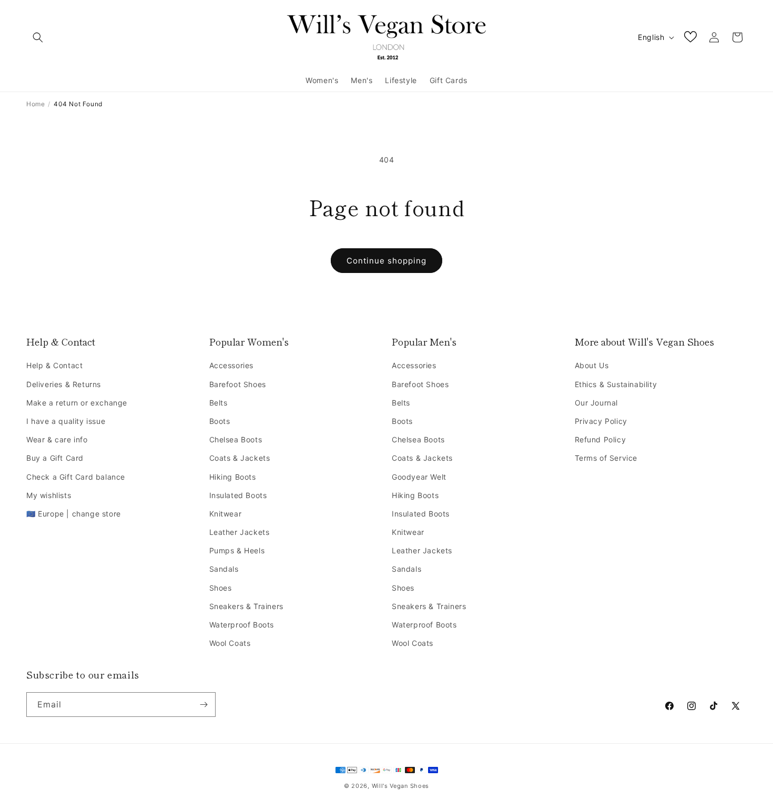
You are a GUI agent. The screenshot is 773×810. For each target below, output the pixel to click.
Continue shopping (386, 261)
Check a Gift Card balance (75, 476)
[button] (37, 37)
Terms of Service (606, 457)
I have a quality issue (65, 421)
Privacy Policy (601, 421)
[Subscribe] (203, 704)
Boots (219, 421)
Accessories (231, 365)
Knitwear (225, 513)
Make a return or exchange (76, 402)
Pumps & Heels (237, 550)
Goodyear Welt (419, 476)
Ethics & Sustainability (616, 384)
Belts (218, 402)
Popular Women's (249, 341)
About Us (592, 365)
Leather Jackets (239, 532)
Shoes (220, 587)
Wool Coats (230, 643)
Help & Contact (60, 341)
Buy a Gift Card (55, 457)
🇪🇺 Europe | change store (73, 513)
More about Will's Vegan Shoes (644, 341)
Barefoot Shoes (237, 384)
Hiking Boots (232, 476)
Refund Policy (600, 439)
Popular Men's (424, 341)
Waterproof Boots (241, 624)
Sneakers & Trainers (246, 606)
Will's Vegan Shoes (401, 785)
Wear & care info (57, 439)
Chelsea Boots (235, 439)
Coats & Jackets (239, 457)
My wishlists (48, 495)
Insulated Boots (238, 495)
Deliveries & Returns (63, 384)
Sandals (224, 568)
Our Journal (596, 402)
